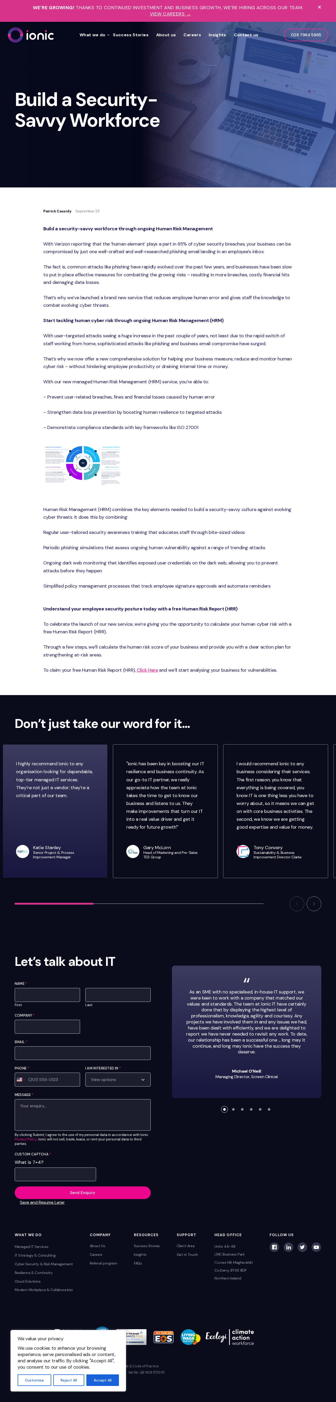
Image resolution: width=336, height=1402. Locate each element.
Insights (217, 35)
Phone (22, 1068)
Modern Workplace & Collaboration (44, 1289)
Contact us (246, 35)
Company (25, 1015)
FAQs (138, 1263)
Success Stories (131, 35)
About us (166, 35)
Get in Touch (187, 1254)
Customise (34, 1380)
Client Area (186, 1245)
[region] (68, 1360)
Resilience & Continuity (34, 1272)
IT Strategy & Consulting (35, 1255)
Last (88, 1005)
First (18, 1005)
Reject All (69, 1380)
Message (24, 1095)
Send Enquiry (82, 1192)
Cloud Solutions (28, 1281)
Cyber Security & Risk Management (44, 1264)
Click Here (147, 670)
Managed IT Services (32, 1246)
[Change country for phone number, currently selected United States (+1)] (21, 1079)
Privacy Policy (26, 1139)
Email (21, 1042)
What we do (93, 35)
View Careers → (170, 14)
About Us (97, 1245)
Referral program (103, 1263)
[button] (297, 903)
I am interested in (103, 1068)
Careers (192, 35)
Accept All (103, 1380)
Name (21, 983)
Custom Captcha (33, 1154)
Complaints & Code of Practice (135, 1366)
